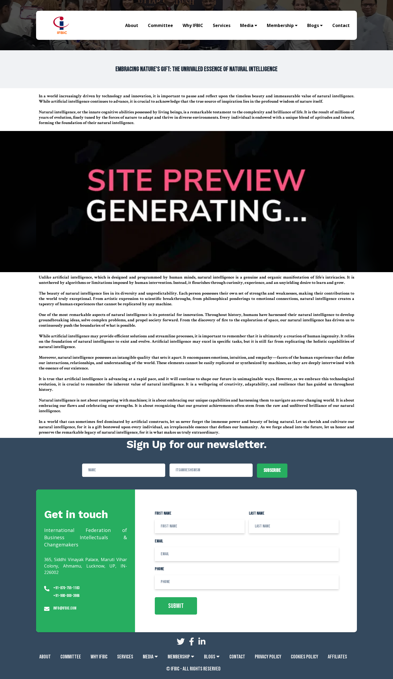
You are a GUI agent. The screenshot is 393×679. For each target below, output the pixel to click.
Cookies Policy (304, 657)
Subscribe (272, 470)
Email (159, 541)
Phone (159, 569)
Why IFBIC (193, 25)
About (131, 25)
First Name (163, 513)
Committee (160, 25)
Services (221, 25)
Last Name (256, 513)
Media (246, 25)
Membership (280, 25)
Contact (341, 25)
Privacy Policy (268, 657)
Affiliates (337, 657)
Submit (176, 606)
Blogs (313, 25)
